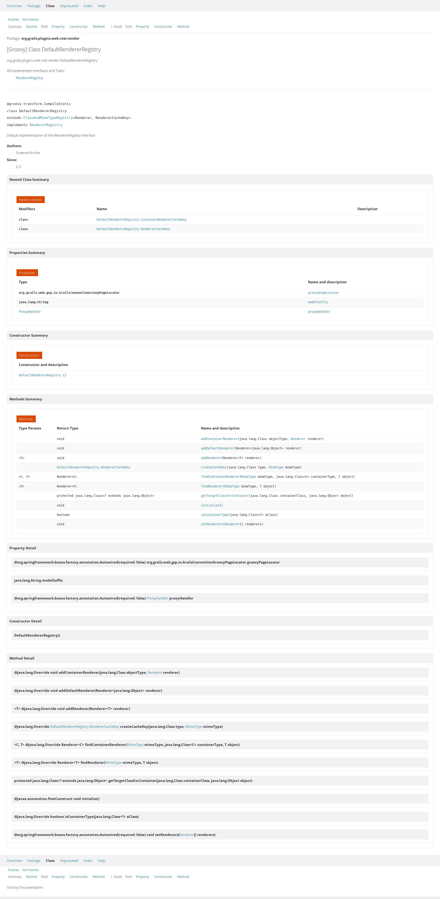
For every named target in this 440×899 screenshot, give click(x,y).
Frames (13, 19)
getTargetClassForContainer (225, 496)
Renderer (298, 439)
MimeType (276, 467)
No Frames (30, 19)
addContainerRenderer (219, 439)
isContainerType (214, 515)
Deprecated (69, 5)
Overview (14, 5)
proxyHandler (319, 311)
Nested (31, 26)
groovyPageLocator (323, 292)
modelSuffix (318, 302)
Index (88, 5)
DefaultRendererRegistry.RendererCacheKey (133, 229)
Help (101, 5)
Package (34, 5)
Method (99, 26)
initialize (210, 505)
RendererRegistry (29, 77)
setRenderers (212, 524)
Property (58, 26)
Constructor (79, 26)
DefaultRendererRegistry (40, 375)
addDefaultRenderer (217, 448)
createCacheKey (214, 467)
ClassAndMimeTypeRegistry (48, 118)
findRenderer (212, 486)
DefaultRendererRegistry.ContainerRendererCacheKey (142, 219)
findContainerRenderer (220, 476)
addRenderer (211, 458)
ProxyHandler (30, 311)
